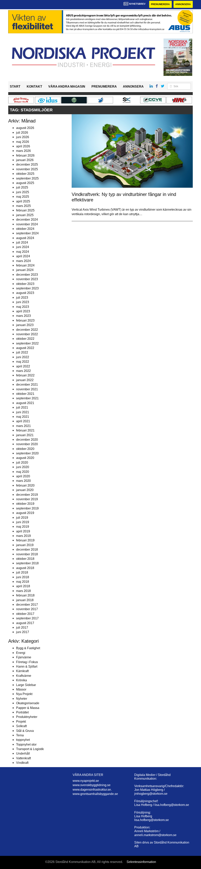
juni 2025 (22, 192)
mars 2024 (23, 261)
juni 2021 (22, 412)
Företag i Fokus (27, 662)
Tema (20, 735)
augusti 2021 (25, 403)
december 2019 (27, 494)
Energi (20, 652)
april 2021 (23, 421)
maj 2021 (22, 416)
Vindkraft (22, 762)
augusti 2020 (25, 457)
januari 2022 (25, 380)
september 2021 (27, 398)
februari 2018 (25, 595)
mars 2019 (23, 535)
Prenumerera (160, 4)
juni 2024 (22, 247)
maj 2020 (22, 471)
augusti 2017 (25, 623)
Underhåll (23, 753)
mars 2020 (23, 480)
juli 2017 (22, 627)
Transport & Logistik (30, 749)
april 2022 (23, 366)
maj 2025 (22, 196)
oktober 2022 (25, 338)
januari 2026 (25, 160)
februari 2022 (25, 375)
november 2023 (27, 279)
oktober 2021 (25, 393)
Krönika (21, 680)
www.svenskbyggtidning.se (92, 785)
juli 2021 (22, 407)
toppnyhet (23, 739)
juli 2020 (22, 462)
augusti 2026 (25, 128)
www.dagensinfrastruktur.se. (92, 789)
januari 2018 (25, 600)
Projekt (21, 721)
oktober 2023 (25, 283)
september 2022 (27, 343)
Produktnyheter (26, 717)
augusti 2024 (25, 238)
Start (15, 86)
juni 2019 (22, 522)
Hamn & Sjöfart (26, 666)
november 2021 (27, 389)
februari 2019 (25, 540)
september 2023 (27, 288)
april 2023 (23, 311)
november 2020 (27, 444)
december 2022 (27, 329)
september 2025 (27, 178)
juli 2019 (22, 517)
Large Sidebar (26, 685)
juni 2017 (22, 632)
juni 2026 (22, 137)
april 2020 (23, 476)
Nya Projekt (24, 694)
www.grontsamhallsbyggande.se (95, 794)
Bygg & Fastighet (28, 648)
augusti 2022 (25, 348)
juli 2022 (22, 352)
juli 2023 (22, 297)
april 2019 (23, 531)
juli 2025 (22, 187)
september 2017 (27, 618)
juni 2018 (22, 577)
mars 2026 (23, 150)
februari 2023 (25, 320)
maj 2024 (22, 251)
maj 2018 (22, 581)
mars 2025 (23, 206)
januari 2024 (25, 270)
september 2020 (27, 453)
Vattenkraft (23, 758)
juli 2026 (22, 132)
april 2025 (23, 201)
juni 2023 (22, 302)
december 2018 (27, 549)
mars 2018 (23, 591)
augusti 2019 (25, 513)
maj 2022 (22, 361)
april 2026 (23, 146)
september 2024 (27, 233)
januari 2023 (25, 325)
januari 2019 (25, 545)
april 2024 (23, 256)
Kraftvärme (23, 675)
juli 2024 (22, 242)
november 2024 (27, 224)
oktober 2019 (25, 503)
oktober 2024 (25, 228)
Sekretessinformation (141, 862)
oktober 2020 (25, 448)
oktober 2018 (25, 558)
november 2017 (27, 609)
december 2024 (27, 219)
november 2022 (27, 334)
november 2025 (27, 169)
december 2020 (27, 439)
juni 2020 (22, 467)
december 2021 (27, 384)
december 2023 (27, 274)
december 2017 (27, 604)
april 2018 (23, 586)
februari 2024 (25, 265)
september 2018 (27, 563)
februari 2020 (25, 485)
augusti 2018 (25, 568)
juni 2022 (22, 357)
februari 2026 (25, 155)
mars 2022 (23, 370)
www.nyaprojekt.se (86, 780)
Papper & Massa (27, 708)
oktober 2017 (25, 613)
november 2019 (27, 499)
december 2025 (27, 164)
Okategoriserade (27, 703)
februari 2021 (25, 430)
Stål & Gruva (25, 730)
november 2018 (27, 554)
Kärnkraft (22, 671)
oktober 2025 (25, 173)
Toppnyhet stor (26, 744)
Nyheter (21, 698)
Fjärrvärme (23, 657)
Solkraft (21, 726)
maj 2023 (22, 306)
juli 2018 (22, 572)
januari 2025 (25, 215)
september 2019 (27, 508)
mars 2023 (23, 315)
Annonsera (183, 4)
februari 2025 (25, 210)
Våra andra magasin (66, 86)
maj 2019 (22, 526)
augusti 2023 (25, 292)
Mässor (21, 689)
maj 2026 (22, 141)
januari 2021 (25, 435)
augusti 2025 (25, 183)
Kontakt (34, 86)
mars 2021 (23, 426)
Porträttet (22, 712)
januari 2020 (25, 490)
